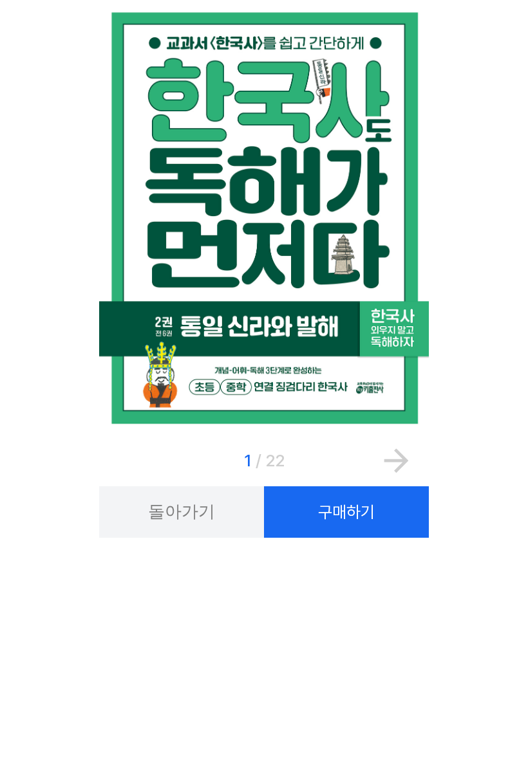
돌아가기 (181, 511)
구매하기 (346, 512)
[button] (396, 460)
